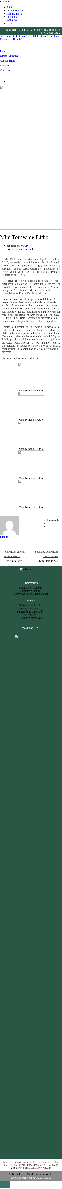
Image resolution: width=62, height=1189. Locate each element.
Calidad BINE (15, 13)
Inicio (10, 7)
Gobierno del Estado (30, 605)
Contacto (12, 19)
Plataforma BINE (51, 33)
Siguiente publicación (46, 551)
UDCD (24, 246)
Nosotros (12, 16)
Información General (30, 587)
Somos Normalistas (31, 617)
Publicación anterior (14, 551)
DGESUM (30, 614)
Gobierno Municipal (30, 608)
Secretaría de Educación (30, 611)
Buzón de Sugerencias (19, 30)
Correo (56, 30)
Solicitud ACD (42, 30)
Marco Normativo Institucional (31, 593)
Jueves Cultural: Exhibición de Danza (48, 557)
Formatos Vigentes (30, 590)
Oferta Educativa (16, 10)
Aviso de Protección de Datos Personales (31, 1174)
